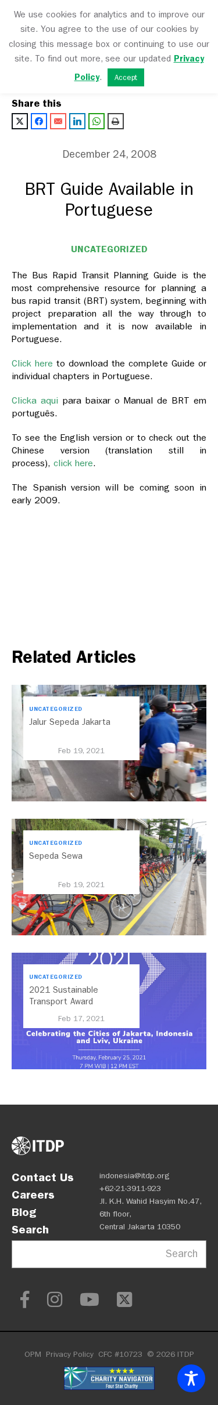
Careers (33, 1194)
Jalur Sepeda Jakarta (69, 722)
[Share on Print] (116, 121)
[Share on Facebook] (39, 121)
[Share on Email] (58, 121)
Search (30, 1229)
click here (73, 463)
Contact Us (43, 1177)
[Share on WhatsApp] (96, 121)
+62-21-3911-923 (130, 1188)
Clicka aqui (37, 400)
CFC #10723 (120, 1354)
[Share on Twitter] (20, 121)
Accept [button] (126, 77)
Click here (34, 363)
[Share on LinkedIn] (77, 121)
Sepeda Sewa (56, 856)
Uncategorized (109, 249)
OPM (32, 1354)
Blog (24, 1212)
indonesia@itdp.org (134, 1176)
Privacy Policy (70, 1354)
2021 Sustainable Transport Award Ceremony (63, 1001)
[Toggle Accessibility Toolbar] (191, 1378)
